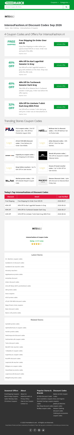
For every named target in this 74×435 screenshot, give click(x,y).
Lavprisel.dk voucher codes (14, 362)
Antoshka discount (11, 278)
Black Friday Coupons (11, 396)
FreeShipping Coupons (11, 394)
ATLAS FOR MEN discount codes (15, 301)
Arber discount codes (12, 282)
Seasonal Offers (11, 390)
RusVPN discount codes (13, 358)
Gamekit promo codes (12, 324)
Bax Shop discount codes (45, 406)
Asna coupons (9, 293)
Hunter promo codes (12, 331)
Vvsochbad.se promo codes (14, 370)
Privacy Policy (25, 399)
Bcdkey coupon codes (44, 408)
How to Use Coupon (27, 401)
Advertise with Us (26, 396)
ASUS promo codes (11, 297)
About (23, 390)
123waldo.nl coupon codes (14, 351)
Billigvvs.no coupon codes (13, 366)
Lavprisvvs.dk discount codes (14, 374)
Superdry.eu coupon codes (14, 355)
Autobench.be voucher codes (14, 267)
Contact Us (24, 404)
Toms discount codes (12, 343)
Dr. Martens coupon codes (13, 259)
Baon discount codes (12, 309)
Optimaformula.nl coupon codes (15, 328)
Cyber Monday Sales (11, 399)
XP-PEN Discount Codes (44, 396)
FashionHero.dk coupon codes (15, 339)
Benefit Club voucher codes (14, 347)
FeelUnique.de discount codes (15, 335)
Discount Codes (60, 390)
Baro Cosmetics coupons (45, 399)
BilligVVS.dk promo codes (13, 378)
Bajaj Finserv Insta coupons (14, 305)
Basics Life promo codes (13, 313)
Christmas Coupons (10, 401)
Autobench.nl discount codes (14, 263)
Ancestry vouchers (11, 270)
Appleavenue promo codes (14, 274)
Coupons (54, 2)
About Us (24, 394)
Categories (64, 2)
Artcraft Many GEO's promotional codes (18, 286)
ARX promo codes (11, 290)
